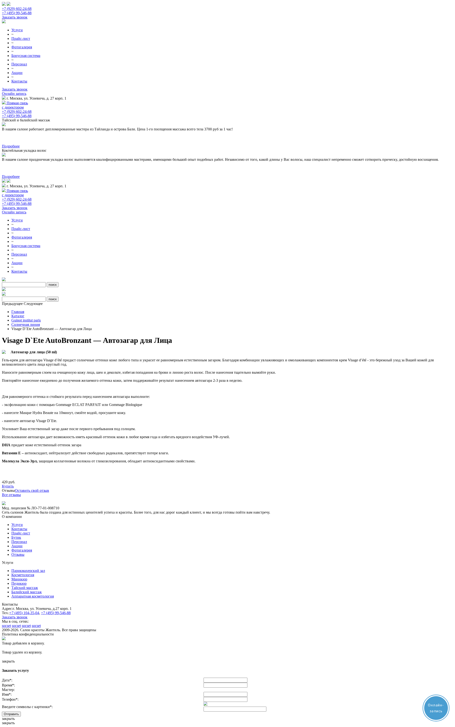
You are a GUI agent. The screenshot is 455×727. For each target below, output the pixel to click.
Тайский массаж (24, 588)
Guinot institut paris (26, 320)
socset (6, 626)
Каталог (17, 316)
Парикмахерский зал (28, 571)
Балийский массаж (26, 592)
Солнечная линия (25, 324)
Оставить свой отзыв (32, 490)
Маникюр (19, 579)
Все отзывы (11, 495)
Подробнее (11, 146)
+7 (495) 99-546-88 (17, 13)
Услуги (17, 30)
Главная (17, 312)
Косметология (22, 575)
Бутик (16, 537)
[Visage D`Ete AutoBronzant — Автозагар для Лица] (4, 352)
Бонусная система (25, 56)
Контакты (19, 81)
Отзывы (17, 554)
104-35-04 (24, 613)
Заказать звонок (14, 17)
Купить (8, 486)
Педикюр (19, 583)
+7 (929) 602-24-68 (17, 9)
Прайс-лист (20, 39)
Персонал (19, 64)
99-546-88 (56, 613)
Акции (17, 73)
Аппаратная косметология (32, 596)
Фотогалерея (21, 47)
